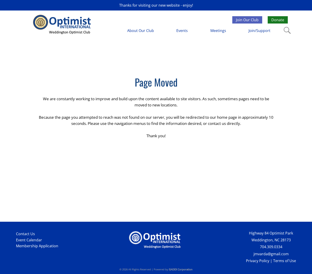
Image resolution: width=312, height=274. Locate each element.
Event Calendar (29, 239)
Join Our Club (247, 19)
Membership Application (37, 245)
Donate (277, 19)
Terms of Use (284, 260)
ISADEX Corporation (181, 269)
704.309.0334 (271, 246)
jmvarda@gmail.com (271, 253)
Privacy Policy (257, 260)
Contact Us (25, 233)
